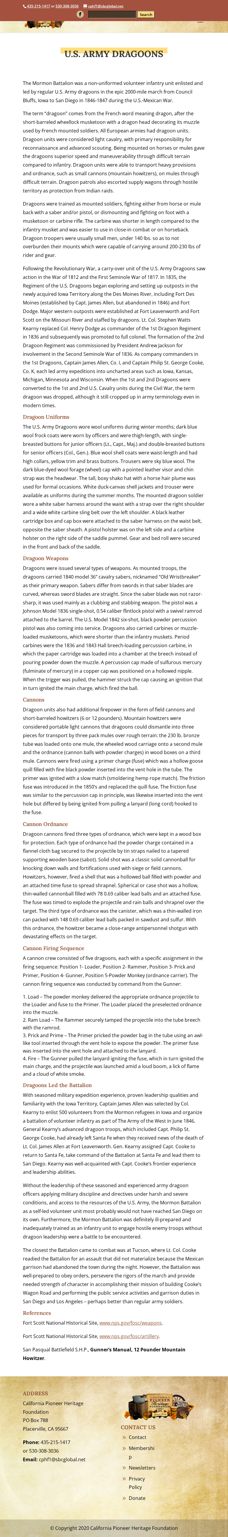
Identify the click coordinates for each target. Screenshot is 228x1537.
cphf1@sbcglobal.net (62, 1459)
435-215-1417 (38, 6)
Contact (137, 1437)
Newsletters (142, 1468)
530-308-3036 (67, 6)
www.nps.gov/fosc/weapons (130, 1323)
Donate (137, 1498)
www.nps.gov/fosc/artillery (129, 1336)
